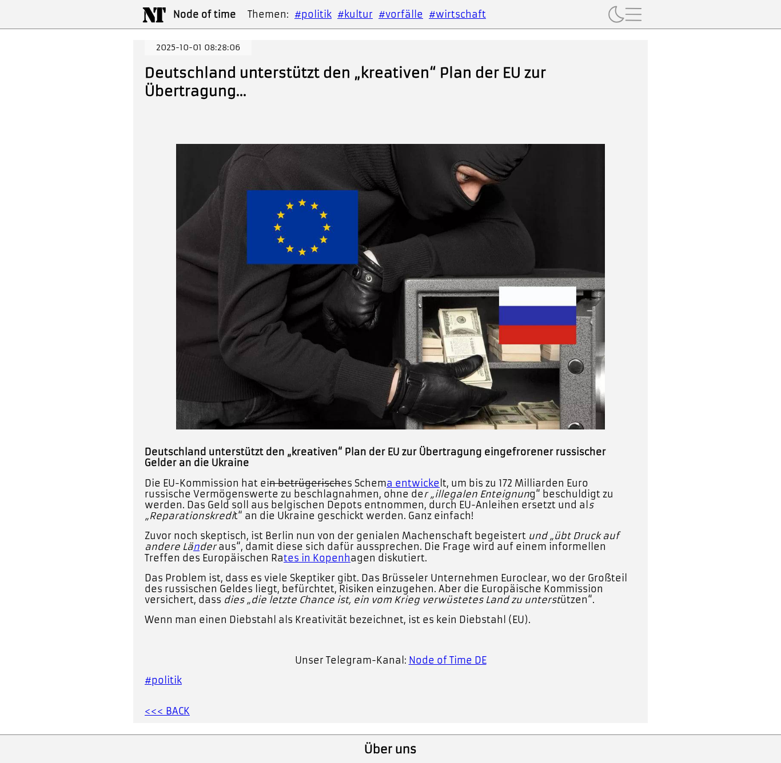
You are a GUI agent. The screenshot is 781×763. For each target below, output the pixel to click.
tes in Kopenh (317, 558)
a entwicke (413, 483)
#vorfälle (400, 14)
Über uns (390, 749)
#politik (313, 14)
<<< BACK (167, 711)
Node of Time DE (448, 660)
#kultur (355, 14)
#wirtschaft (457, 14)
